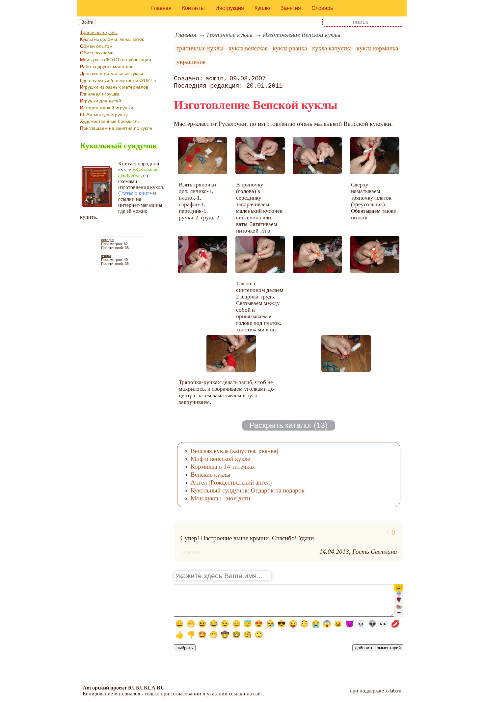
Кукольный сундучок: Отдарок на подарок (248, 490)
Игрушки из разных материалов (114, 87)
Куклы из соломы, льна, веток (112, 39)
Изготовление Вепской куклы (301, 34)
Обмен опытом (96, 46)
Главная (161, 8)
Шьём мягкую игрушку (104, 114)
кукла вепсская (248, 48)
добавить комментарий (378, 647)
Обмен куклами (97, 52)
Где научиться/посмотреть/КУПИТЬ (118, 80)
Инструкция (229, 8)
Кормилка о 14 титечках (223, 466)
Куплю (262, 8)
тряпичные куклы (200, 48)
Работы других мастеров (106, 66)
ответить (191, 552)
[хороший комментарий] (390, 532)
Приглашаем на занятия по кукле (116, 128)
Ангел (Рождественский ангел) (231, 482)
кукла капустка (332, 48)
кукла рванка (290, 48)
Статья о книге (135, 193)
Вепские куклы (210, 474)
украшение (190, 61)
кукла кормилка (377, 48)
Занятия (291, 8)
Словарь (322, 8)
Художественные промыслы (110, 121)
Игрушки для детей (100, 100)
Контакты (193, 8)
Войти (87, 22)
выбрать (184, 647)
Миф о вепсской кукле (220, 458)
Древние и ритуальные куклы (111, 73)
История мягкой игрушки (106, 107)
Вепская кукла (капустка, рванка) (234, 450)
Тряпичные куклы (99, 32)
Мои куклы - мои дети (220, 498)
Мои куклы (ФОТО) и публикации (115, 59)
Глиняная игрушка (100, 94)
